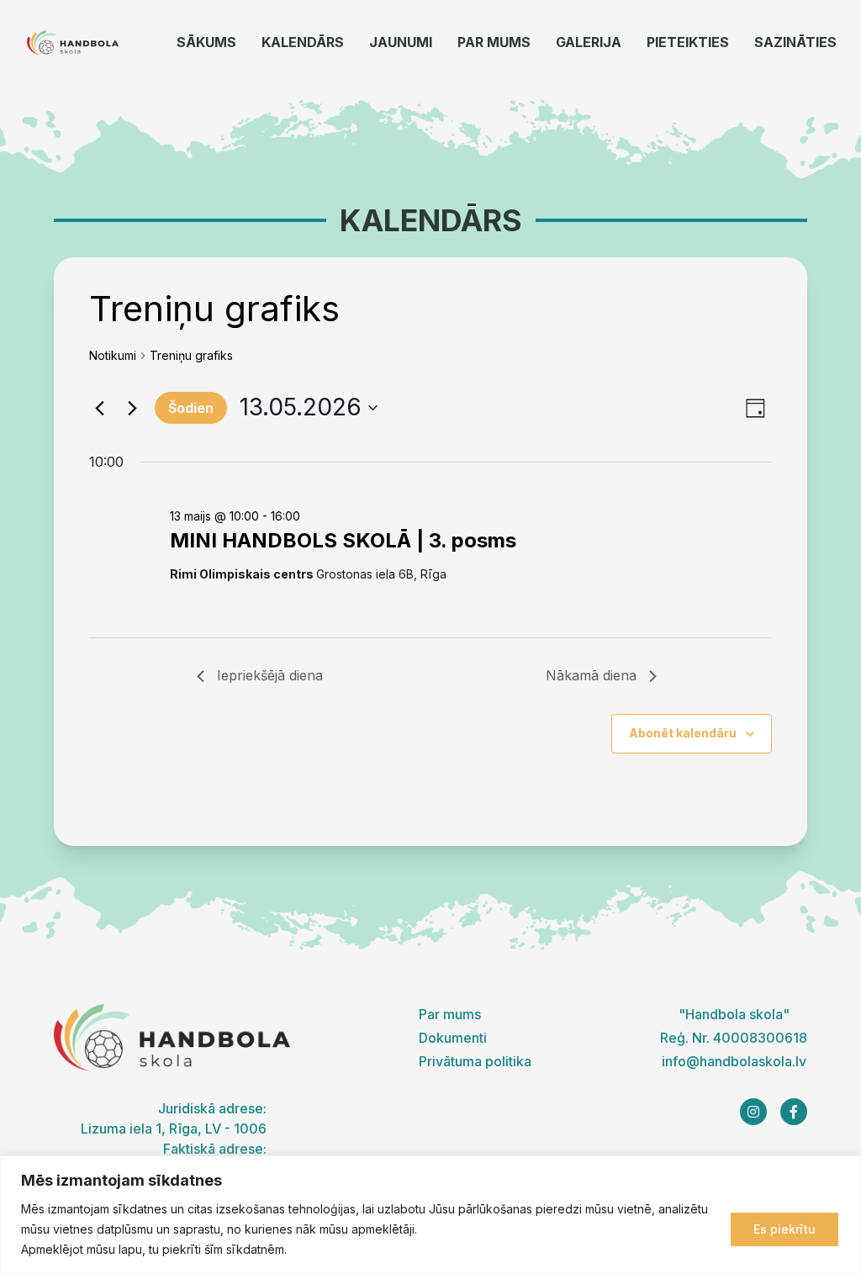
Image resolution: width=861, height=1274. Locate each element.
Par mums (494, 42)
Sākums (206, 42)
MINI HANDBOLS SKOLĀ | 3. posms (343, 540)
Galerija (588, 42)
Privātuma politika (475, 1061)
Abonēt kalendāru (683, 733)
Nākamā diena (591, 675)
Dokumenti (453, 1037)
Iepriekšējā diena (270, 675)
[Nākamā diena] (132, 408)
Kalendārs (302, 42)
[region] (430, 1214)
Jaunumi (400, 42)
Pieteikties (688, 42)
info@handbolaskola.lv (734, 1061)
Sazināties (795, 42)
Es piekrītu (784, 1229)
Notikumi (112, 355)
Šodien (191, 407)
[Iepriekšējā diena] (99, 408)
